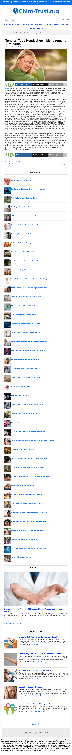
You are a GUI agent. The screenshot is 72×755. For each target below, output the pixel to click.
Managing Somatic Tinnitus (30, 687)
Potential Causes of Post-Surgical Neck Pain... (26, 503)
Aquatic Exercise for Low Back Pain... (23, 306)
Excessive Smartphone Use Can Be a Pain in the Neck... (29, 458)
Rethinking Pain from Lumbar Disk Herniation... (26, 297)
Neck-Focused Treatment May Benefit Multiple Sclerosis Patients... (33, 440)
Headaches (9, 89)
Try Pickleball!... (16, 422)
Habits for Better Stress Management (34, 703)
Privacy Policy (34, 734)
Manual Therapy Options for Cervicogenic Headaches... (29, 288)
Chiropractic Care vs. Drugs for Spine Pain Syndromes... (29, 512)
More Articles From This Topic (13, 623)
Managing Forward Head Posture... (22, 234)
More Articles (36, 724)
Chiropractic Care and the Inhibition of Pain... (26, 225)
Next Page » (63, 164)
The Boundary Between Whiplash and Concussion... (28, 189)
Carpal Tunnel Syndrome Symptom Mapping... (26, 333)
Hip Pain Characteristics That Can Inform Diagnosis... (28, 548)
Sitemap (27, 734)
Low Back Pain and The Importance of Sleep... (26, 377)
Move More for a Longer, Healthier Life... (24, 539)
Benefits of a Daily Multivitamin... (22, 270)
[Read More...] (36, 645)
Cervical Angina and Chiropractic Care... (24, 368)
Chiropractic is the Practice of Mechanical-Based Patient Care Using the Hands (34, 610)
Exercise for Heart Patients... (20, 395)
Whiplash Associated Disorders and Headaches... (27, 216)
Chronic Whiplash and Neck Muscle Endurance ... (27, 494)
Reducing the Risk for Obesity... (21, 243)
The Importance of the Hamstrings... (23, 485)
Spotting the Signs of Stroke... (21, 386)
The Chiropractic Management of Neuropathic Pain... (28, 351)
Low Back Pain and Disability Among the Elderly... (27, 404)
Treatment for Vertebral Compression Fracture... (27, 530)
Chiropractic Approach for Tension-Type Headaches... (29, 521)
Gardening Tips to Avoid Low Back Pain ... (25, 413)
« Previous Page (10, 164)
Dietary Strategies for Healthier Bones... (24, 315)
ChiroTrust (36, 11)
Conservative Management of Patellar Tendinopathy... (28, 431)
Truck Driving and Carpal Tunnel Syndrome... (26, 252)
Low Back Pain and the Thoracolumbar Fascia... (27, 261)
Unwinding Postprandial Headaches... (23, 449)
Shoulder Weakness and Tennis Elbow (35, 670)
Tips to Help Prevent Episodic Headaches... (25, 359)
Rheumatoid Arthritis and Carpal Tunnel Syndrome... (28, 467)
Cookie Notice (43, 734)
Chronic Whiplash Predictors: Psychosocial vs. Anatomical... (31, 476)
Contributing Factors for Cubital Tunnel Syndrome (40, 653)
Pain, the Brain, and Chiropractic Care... (24, 198)
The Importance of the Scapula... (21, 180)
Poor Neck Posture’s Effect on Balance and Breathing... (29, 279)
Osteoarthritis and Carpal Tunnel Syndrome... (26, 324)
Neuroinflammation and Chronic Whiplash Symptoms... (29, 342)
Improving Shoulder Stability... (21, 557)
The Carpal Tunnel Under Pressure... (23, 207)
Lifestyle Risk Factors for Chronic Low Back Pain (39, 637)
